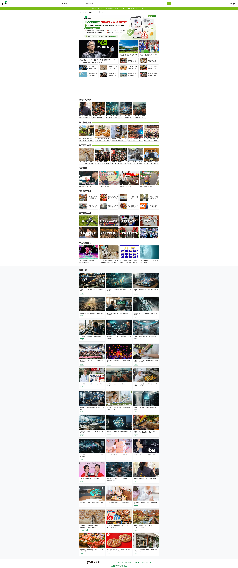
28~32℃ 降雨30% (99, 12)
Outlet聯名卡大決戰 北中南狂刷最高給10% (118, 455)
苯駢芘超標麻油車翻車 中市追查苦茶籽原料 (145, 478)
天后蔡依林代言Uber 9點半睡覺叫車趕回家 (145, 455)
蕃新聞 (94, 8)
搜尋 (122, 8)
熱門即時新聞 (85, 99)
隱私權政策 (136, 562)
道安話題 (83, 168)
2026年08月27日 (83, 12)
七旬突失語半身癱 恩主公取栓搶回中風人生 (91, 384)
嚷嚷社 (117, 8)
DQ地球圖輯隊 (108, 8)
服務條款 (130, 562)
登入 (231, 3)
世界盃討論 (142, 8)
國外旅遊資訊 (85, 191)
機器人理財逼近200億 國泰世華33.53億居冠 (91, 502)
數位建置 (143, 562)
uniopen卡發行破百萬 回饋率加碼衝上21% (91, 478)
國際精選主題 (85, 212)
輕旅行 (100, 8)
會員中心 (124, 562)
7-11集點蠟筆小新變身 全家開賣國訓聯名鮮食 (119, 502)
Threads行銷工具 (131, 8)
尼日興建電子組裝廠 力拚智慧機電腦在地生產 (91, 336)
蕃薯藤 (6, 3)
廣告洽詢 (148, 562)
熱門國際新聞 (85, 145)
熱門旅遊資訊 (85, 122)
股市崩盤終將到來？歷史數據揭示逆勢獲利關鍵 (91, 313)
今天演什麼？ (85, 242)
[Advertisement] (116, 88)
